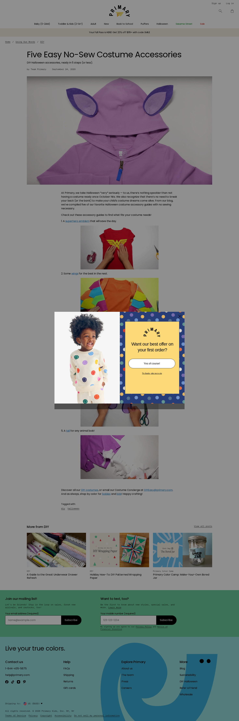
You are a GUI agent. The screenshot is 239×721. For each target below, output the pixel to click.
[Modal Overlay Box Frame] (119, 360)
